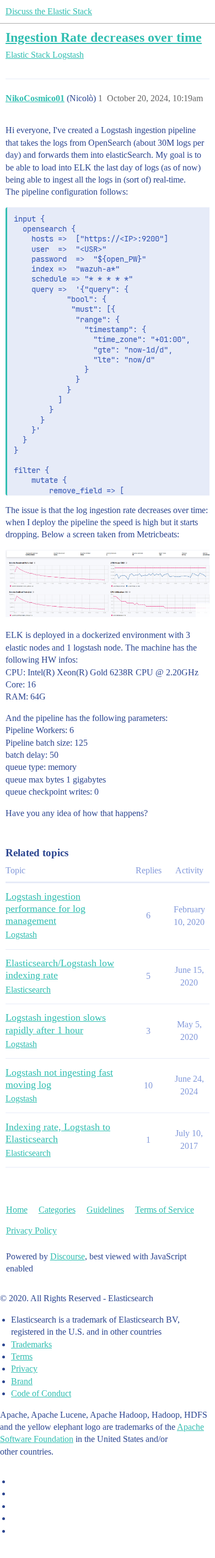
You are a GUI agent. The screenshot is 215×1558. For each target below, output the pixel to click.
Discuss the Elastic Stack (49, 11)
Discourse (67, 1256)
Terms (22, 1356)
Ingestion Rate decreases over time (104, 37)
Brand (22, 1381)
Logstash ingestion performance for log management (45, 908)
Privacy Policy (31, 1230)
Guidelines (105, 1209)
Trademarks (31, 1344)
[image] (107, 583)
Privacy (24, 1368)
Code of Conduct (41, 1393)
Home (17, 1209)
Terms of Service (164, 1209)
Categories (57, 1209)
